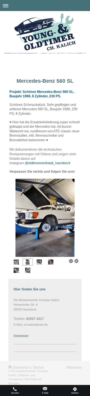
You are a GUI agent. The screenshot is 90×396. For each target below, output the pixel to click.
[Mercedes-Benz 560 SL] (45, 218)
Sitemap (38, 367)
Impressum (21, 335)
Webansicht (74, 367)
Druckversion (21, 367)
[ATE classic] (27, 270)
